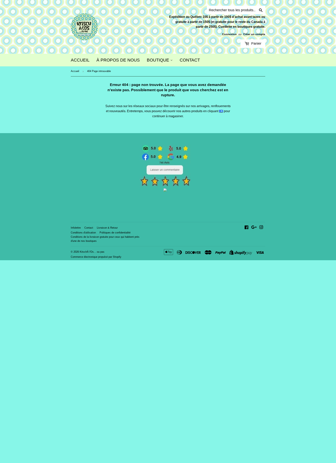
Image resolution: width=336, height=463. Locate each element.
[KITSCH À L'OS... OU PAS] (165, 190)
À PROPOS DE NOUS (118, 60)
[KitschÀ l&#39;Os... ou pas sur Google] (254, 227)
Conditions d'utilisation (83, 232)
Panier (255, 43)
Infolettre (76, 227)
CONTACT (190, 60)
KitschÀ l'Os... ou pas (92, 251)
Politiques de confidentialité (115, 232)
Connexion (229, 34)
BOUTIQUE (158, 60)
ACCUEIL (80, 60)
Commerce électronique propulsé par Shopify (96, 256)
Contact (88, 227)
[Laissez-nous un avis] (165, 185)
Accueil (75, 71)
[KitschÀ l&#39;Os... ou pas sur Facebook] (246, 227)
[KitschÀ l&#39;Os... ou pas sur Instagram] (261, 227)
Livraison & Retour (107, 227)
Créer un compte (254, 34)
